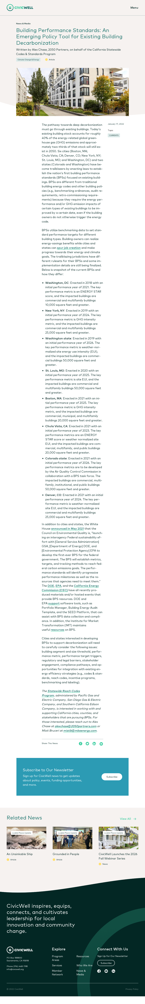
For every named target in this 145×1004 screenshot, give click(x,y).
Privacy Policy (131, 989)
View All (125, 818)
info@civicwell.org (15, 969)
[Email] (101, 744)
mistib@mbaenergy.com (80, 730)
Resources (82, 956)
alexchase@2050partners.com (75, 726)
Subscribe (111, 776)
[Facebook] (80, 743)
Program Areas (57, 957)
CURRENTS (114, 135)
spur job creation (69, 247)
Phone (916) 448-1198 (17, 966)
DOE (51, 585)
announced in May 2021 (67, 528)
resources (57, 629)
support (54, 603)
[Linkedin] (94, 743)
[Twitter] (87, 743)
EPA (58, 585)
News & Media (81, 972)
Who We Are (84, 965)
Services (57, 965)
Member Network (57, 972)
